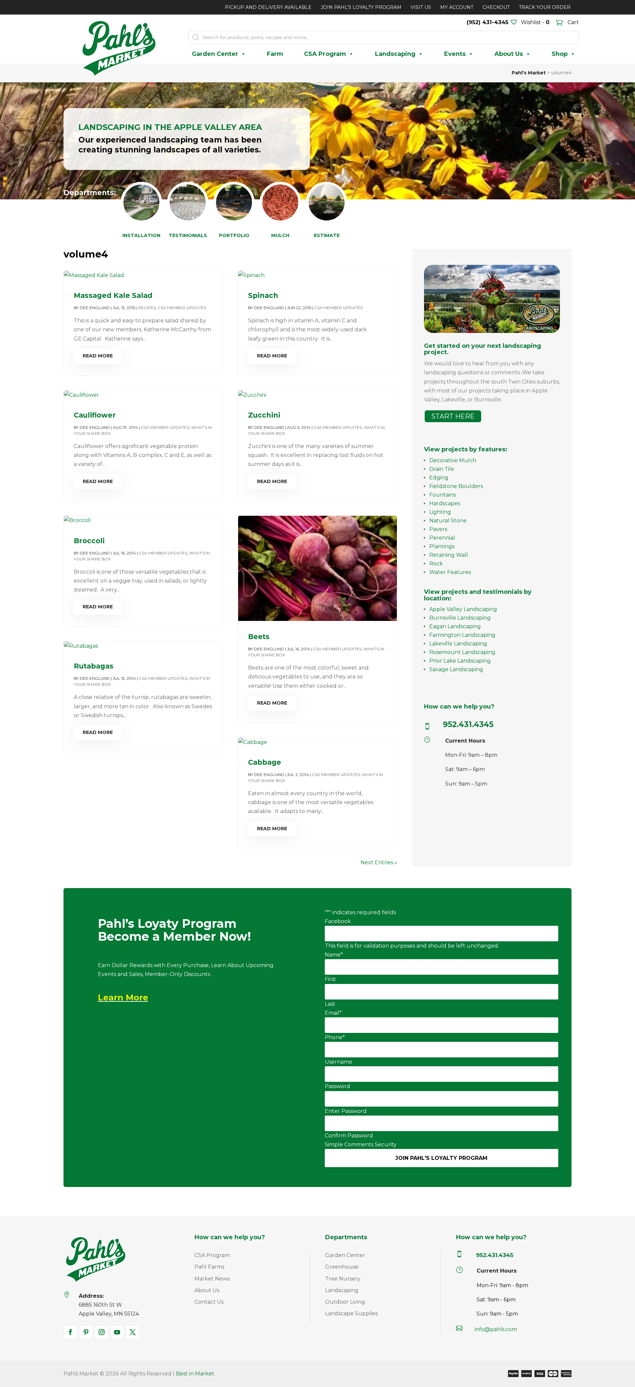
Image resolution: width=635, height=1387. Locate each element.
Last (330, 1004)
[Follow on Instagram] (101, 1332)
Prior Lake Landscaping (460, 661)
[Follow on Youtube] (117, 1332)
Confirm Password (349, 1135)
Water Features (450, 572)
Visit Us (421, 7)
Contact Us (209, 1302)
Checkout (496, 7)
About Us (508, 54)
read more (98, 356)
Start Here (453, 416)
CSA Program (325, 54)
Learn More (123, 997)
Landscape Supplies (351, 1313)
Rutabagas (93, 666)
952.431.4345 (468, 724)
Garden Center (215, 54)
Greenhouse (342, 1267)
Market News (212, 1279)
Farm (275, 54)
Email (333, 1013)
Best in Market (195, 1373)
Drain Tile (441, 469)
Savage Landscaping (456, 669)
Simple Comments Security (361, 1144)
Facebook (338, 921)
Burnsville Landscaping (460, 618)
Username (338, 1062)
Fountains (442, 495)
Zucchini (264, 415)
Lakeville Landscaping (458, 643)
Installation (141, 235)
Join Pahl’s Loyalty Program (361, 7)
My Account (456, 7)
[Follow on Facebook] (70, 1332)
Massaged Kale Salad (113, 295)
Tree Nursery (342, 1279)
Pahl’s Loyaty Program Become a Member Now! (174, 930)
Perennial (442, 538)
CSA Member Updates (182, 307)
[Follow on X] (133, 1332)
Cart (572, 22)
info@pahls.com (496, 1329)
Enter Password (346, 1111)
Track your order (545, 7)
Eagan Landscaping (455, 626)
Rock (436, 563)
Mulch (280, 235)
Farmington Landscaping (462, 635)
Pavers (438, 529)
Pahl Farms (209, 1267)
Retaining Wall (448, 555)
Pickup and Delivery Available (268, 7)
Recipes (147, 307)
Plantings (441, 546)
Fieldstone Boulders (456, 486)
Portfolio (234, 235)
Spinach (263, 295)
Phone (335, 1037)
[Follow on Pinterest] (86, 1332)
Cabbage (264, 762)
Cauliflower (95, 415)
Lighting (440, 512)
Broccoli (89, 541)
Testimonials (188, 235)
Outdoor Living (345, 1302)
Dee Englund (95, 307)
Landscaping (395, 54)
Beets (259, 636)
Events (455, 54)
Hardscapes (444, 503)
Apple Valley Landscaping (463, 609)
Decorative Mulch (452, 460)
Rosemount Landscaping (462, 652)
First (330, 979)
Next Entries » (378, 862)
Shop (560, 54)
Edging (438, 477)
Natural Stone (448, 520)
